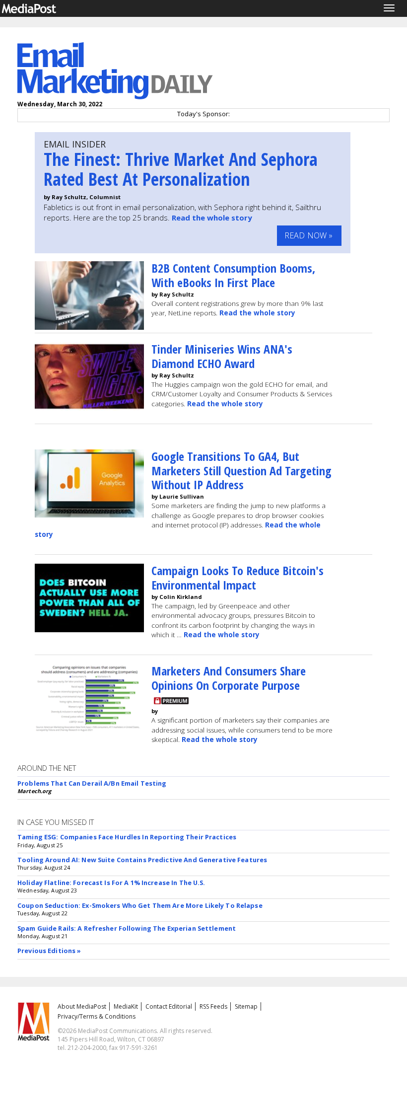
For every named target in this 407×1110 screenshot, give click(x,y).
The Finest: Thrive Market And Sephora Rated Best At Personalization (181, 169)
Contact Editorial (168, 1006)
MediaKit (126, 1006)
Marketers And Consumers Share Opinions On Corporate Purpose (228, 678)
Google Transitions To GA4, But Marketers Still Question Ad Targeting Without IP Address (241, 470)
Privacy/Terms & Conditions (97, 1016)
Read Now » (308, 235)
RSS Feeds (213, 1006)
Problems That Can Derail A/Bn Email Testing (91, 783)
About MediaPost (82, 1006)
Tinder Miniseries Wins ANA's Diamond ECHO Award (221, 356)
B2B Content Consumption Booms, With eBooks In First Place (233, 275)
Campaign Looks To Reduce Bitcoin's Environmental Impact (237, 577)
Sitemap (246, 1006)
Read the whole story (212, 217)
